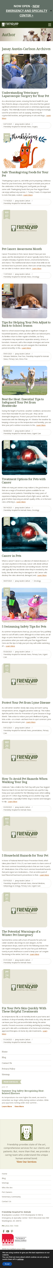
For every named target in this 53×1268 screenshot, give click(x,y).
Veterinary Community (11, 1196)
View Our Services (26, 1161)
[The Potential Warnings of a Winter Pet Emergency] (24, 910)
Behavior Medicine (10, 356)
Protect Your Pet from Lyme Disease (26, 702)
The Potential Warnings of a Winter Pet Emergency (21, 933)
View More (19, 1106)
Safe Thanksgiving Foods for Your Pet (25, 173)
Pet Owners (7, 1192)
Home (5, 1051)
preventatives (37, 730)
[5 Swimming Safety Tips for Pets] (24, 605)
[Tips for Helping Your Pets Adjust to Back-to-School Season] (24, 300)
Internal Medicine (38, 883)
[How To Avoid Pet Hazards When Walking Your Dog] (24, 757)
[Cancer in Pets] (24, 534)
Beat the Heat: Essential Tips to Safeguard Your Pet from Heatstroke (23, 402)
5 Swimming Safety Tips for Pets (24, 626)
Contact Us (7, 1063)
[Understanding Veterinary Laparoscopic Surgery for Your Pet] (24, 71)
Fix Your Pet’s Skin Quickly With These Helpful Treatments (24, 1009)
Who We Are (7, 1187)
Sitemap (6, 1074)
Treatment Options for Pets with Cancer (24, 480)
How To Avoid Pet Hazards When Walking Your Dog (25, 780)
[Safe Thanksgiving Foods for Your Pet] (24, 150)
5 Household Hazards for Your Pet (25, 855)
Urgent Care (36, 433)
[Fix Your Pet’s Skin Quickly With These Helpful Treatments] (24, 986)
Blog (4, 1057)
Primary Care (13, 359)
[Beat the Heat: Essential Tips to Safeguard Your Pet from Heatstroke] (24, 380)
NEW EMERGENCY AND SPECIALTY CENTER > (26, 10)
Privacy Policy (8, 1068)
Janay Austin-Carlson (22, 124)
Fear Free (21, 356)
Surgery (35, 126)
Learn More (28, 195)
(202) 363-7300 (10, 1225)
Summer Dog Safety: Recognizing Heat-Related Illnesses (23, 1092)
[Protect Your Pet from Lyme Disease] (24, 681)
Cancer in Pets (11, 556)
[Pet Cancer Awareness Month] (24, 227)
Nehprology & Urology (11, 886)
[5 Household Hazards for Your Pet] (24, 834)
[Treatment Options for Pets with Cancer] (24, 457)
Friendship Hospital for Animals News (17, 126)
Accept (7, 1264)
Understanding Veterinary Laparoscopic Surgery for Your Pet (25, 94)
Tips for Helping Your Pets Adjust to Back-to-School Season (26, 324)
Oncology (35, 277)
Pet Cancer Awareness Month (22, 249)
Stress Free (23, 359)
